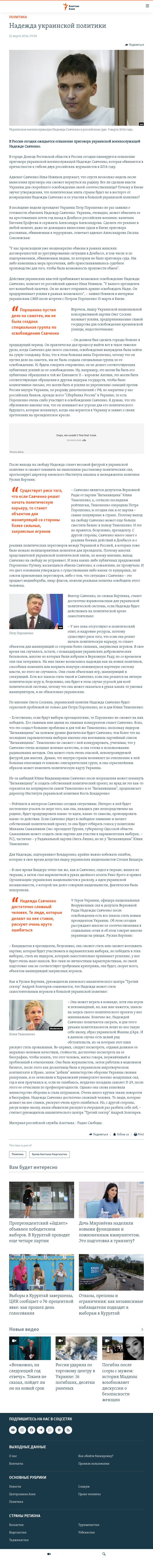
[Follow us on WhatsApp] (50, 1430)
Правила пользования (93, 1463)
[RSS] (68, 1430)
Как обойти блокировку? (95, 1456)
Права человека (89, 1494)
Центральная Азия (22, 1494)
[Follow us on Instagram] (22, 1430)
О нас (13, 1456)
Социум (83, 1487)
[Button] (134, 44)
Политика (18, 17)
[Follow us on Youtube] (13, 1430)
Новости (15, 1487)
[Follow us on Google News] (59, 1430)
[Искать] (104, 1554)
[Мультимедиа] (49, 1554)
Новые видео (24, 1329)
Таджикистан (19, 1540)
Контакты (16, 1463)
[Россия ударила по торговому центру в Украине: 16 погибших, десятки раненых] (76, 1348)
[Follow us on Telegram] (40, 1430)
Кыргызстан (17, 1532)
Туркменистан (88, 1525)
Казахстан (16, 1525)
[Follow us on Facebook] (31, 1430)
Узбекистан (86, 1532)
